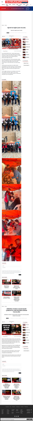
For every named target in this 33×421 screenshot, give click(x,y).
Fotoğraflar (28, 8)
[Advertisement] (16, 18)
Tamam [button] (29, 419)
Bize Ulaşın (26, 406)
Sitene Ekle (7, 406)
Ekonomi (3, 4)
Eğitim (7, 5)
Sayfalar (17, 410)
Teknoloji (13, 4)
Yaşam (27, 4)
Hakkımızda (18, 406)
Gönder (20, 274)
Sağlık (17, 4)
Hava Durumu (17, 412)
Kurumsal (22, 406)
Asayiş (24, 4)
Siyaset (21, 4)
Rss (10, 406)
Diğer (26, 5)
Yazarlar (28, 9)
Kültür (10, 4)
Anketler (13, 410)
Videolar (28, 7)
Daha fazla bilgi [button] (12, 419)
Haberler (3, 25)
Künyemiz (14, 406)
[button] (7, 9)
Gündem (19, 5)
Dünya (7, 4)
